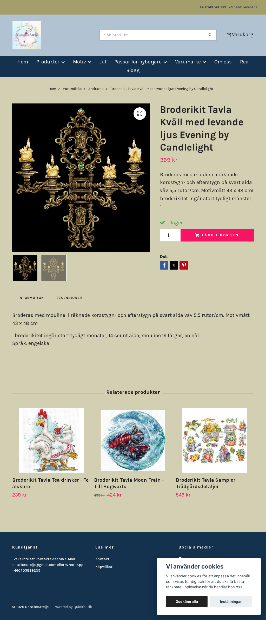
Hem (22, 62)
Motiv (79, 62)
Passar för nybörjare (138, 62)
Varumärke (188, 62)
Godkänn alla (187, 601)
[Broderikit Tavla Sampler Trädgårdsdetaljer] (215, 440)
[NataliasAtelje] (72, 35)
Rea (244, 62)
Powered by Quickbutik (73, 607)
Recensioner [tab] (69, 298)
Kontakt (102, 559)
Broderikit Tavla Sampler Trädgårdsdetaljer (205, 483)
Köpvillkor (103, 567)
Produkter (47, 62)
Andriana (96, 89)
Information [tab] (31, 298)
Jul (102, 62)
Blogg (133, 70)
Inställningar (231, 601)
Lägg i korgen (220, 235)
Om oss (223, 62)
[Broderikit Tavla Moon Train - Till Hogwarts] (133, 440)
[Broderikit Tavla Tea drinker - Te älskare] (51, 440)
